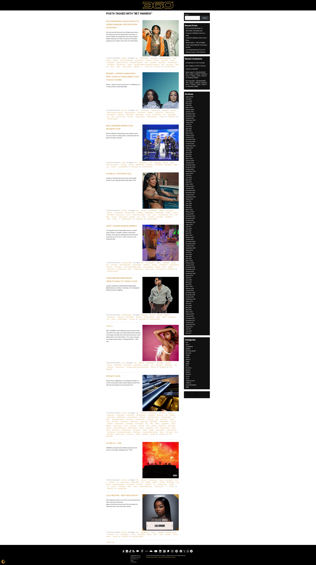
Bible (152, 557)
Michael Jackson (149, 317)
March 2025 (189, 133)
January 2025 (190, 137)
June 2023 (189, 178)
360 (136, 58)
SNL (152, 365)
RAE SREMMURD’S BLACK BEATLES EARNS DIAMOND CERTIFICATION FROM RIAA (122, 24)
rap (154, 484)
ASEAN (159, 262)
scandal (145, 430)
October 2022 (190, 195)
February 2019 (190, 288)
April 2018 (188, 310)
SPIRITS (124, 58)
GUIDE (187, 357)
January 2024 (190, 163)
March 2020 (189, 261)
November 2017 (190, 320)
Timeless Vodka (138, 269)
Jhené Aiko (138, 317)
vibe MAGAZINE (122, 166)
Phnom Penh (111, 269)
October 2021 (190, 220)
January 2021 (189, 239)
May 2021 (188, 231)
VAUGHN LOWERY (169, 66)
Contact (173, 557)
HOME (123, 162)
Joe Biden (110, 423)
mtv (164, 114)
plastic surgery (123, 217)
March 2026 (189, 107)
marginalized (165, 423)
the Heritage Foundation (124, 432)
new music (140, 484)
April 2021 (188, 233)
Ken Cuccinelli (139, 423)
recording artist (162, 484)
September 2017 (190, 324)
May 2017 (188, 333)
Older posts (110, 542)
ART (187, 342)
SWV (112, 116)
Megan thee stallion (118, 484)
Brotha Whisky (137, 265)
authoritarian (130, 415)
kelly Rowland (140, 114)
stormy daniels (160, 430)
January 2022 (190, 214)
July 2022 (188, 201)
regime (142, 428)
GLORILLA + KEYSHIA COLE (118, 173)
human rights (144, 421)
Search (187, 15)
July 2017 (188, 329)
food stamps (124, 421)
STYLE (188, 376)
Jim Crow (173, 421)
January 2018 (190, 316)
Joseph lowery (119, 423)
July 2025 (188, 124)
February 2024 (190, 160)
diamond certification (126, 60)
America (170, 413)
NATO (126, 425)
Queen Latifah (172, 114)
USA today (110, 434)
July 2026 (188, 99)
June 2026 (189, 101)
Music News (162, 62)
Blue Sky (172, 415)
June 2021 (189, 229)
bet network (110, 534)
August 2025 (189, 122)
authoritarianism (141, 415)
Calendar (148, 557)
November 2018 (190, 295)
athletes (161, 210)
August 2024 (189, 148)
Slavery (151, 430)
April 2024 (189, 156)
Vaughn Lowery (126, 66)
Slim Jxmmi (169, 64)
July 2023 (188, 175)
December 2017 (190, 318)
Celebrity (115, 60)
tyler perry (130, 116)
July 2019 (188, 278)
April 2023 (189, 182)
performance (172, 317)
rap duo (130, 64)
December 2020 (190, 241)
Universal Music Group (145, 486)
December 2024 (190, 139)
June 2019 (189, 280)
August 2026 (189, 97)
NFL (171, 214)
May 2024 (189, 154)
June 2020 (189, 254)
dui (117, 482)
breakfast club (121, 417)
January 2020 (190, 265)
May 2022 (189, 205)
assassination (120, 415)
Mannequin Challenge (136, 62)
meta (146, 62)
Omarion (113, 166)
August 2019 (189, 275)
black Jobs (160, 415)
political (153, 425)
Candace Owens (132, 417)
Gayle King (121, 114)
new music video (163, 214)
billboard (159, 315)
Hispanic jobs (134, 421)
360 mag (143, 210)
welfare (138, 434)
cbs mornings (141, 112)
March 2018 (189, 312)
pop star (146, 365)
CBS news (142, 417)
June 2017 (189, 331)
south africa (159, 365)
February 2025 (190, 135)
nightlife (170, 267)
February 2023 (190, 186)
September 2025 (191, 120)
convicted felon (140, 419)
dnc (157, 419)
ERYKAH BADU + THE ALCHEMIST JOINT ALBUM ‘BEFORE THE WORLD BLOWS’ (196, 45)
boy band (123, 164)
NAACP (164, 317)
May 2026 (189, 103)
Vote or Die (130, 434)
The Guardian (111, 432)
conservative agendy (118, 419)
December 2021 (190, 216)
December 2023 (190, 165)
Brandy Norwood (130, 112)
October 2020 (190, 246)
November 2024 (190, 141)
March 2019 (189, 286)
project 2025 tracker (120, 428)
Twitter (118, 66)
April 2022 (189, 207)
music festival (130, 484)
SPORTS (188, 374)
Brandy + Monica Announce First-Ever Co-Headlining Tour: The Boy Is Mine (122, 76)
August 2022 (189, 199)
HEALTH (188, 359)
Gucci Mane (164, 60)
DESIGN (188, 349)
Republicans (149, 428)
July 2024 (188, 150)
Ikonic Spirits (118, 267)
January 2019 (190, 290)
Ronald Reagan (126, 430)
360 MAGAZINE (121, 488)
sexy (138, 217)
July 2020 (188, 252)
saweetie (132, 217)
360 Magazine (144, 58)
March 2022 (189, 209)
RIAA (162, 64)
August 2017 (189, 327)
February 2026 (190, 109)
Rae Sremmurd (121, 64)
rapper (149, 534)
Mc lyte (148, 114)
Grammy (156, 60)
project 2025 (162, 425)
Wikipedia (136, 66)
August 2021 (189, 224)
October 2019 (190, 271)
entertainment (139, 60)
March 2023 (189, 184)
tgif (108, 486)
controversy (129, 419)
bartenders (166, 262)
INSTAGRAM (110, 62)
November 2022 (190, 192)
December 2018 (190, 292)
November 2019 (190, 269)
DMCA (155, 557)
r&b (108, 116)
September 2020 (191, 248)
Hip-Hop (161, 482)
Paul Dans (141, 425)
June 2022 (189, 203)
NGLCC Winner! (201, 66)
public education (132, 428)
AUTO (187, 344)
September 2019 (190, 273)
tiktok (112, 66)
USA (176, 432)
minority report (117, 425)
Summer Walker (122, 319)
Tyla (175, 365)
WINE (187, 387)
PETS (187, 366)
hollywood (149, 164)
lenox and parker (148, 267)
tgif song (113, 486)
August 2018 (189, 301)
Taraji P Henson (171, 430)
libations (157, 267)
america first (110, 415)
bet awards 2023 (171, 532)
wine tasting (160, 269)
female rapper (149, 212)
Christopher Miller (166, 417)
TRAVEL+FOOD (190, 381)
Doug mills (115, 421)
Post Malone (110, 64)
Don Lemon (163, 419)
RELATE (188, 370)
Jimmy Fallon (127, 365)
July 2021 (188, 226)
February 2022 (190, 212)
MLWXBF (195, 69)
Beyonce (173, 110)
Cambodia (146, 265)
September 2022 (191, 197)
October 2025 (190, 118)
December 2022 (190, 190)
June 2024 (189, 152)
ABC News (162, 413)
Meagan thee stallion (139, 214)
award (153, 532)
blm (166, 415)
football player (159, 212)
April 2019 (188, 284)
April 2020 (189, 258)
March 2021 (189, 235)
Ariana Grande (155, 110)
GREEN (188, 355)
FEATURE (124, 110)
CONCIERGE (189, 346)
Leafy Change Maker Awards (121, 226)
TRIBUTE (188, 383)
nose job (114, 217)
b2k (151, 162)
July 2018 (188, 303)
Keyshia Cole (120, 214)
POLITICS (124, 210)
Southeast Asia (121, 269)
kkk (146, 423)
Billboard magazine (165, 58)
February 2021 (190, 237)
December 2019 (190, 267)
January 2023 (190, 188)
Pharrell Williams (172, 62)
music (154, 214)
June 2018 (189, 305)
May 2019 (188, 282)
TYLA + (109, 326)
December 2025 (190, 114)
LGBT (151, 423)
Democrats (150, 419)
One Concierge (200, 63)
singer (144, 217)
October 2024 (190, 143)
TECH (123, 363)
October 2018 (190, 297)
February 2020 (190, 263)
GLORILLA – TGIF (113, 443)
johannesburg (138, 365)
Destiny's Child (169, 112)
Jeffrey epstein (164, 421)
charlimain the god (153, 417)
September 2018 (190, 299)
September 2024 (191, 146)
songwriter (151, 217)
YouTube (147, 66)
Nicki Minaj (148, 484)
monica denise (156, 114)
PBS (148, 425)
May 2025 (189, 129)
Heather (188, 69)
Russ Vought (136, 430)
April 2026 (189, 105)
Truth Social (168, 432)
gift (142, 482)
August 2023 (189, 173)
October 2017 (190, 322)
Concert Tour (159, 112)
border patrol (111, 417)
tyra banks (110, 367)
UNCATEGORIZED (127, 262)
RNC (156, 428)
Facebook (148, 60)
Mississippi (153, 62)
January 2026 (190, 112)
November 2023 (190, 167)
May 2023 (189, 180)
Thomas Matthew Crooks (150, 432)
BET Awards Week (125, 265)
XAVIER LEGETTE (127, 219)
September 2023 (191, 171)
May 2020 (189, 256)
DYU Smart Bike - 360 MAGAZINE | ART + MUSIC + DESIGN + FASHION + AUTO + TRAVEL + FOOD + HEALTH (197, 82)
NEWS (187, 364)
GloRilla (168, 212)
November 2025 (190, 116)
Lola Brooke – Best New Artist (122, 495)
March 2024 (189, 158)
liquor (164, 267)
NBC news (133, 425)
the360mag (168, 217)
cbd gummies (189, 63)
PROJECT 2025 (113, 376)
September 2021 (190, 222)
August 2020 (189, 250)
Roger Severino (164, 428)
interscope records (122, 62)
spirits (129, 269)
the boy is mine (120, 116)
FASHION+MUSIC (127, 315)
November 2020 (190, 244)
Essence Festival (129, 212)
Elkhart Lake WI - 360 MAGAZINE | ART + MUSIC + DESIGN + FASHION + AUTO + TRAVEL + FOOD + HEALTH (197, 74)
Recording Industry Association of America (146, 64)
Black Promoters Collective (115, 112)
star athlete (160, 217)
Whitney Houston (152, 116)
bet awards (154, 58)
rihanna (113, 319)
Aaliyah (161, 480)
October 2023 (190, 169)
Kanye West (129, 423)
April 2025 (189, 131)
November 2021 (190, 218)
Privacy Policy (168, 557)
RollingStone (115, 430)
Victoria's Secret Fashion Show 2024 (137, 367)
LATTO (128, 214)
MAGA (157, 423)
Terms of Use (161, 557)
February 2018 (190, 314)
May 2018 (188, 307)
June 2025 (189, 126)
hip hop (172, 60)
